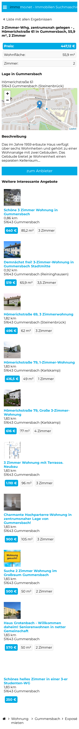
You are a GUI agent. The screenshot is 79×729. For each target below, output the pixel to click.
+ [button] (7, 93)
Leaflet (72, 128)
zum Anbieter (39, 171)
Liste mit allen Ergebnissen (29, 19)
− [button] (7, 100)
